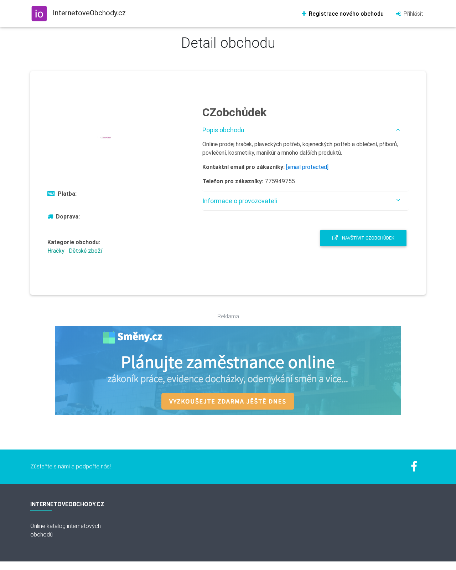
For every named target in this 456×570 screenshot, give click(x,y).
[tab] (305, 129)
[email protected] (307, 166)
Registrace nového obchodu (345, 13)
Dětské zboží (85, 250)
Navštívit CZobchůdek (367, 238)
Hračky (55, 250)
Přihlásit (412, 13)
